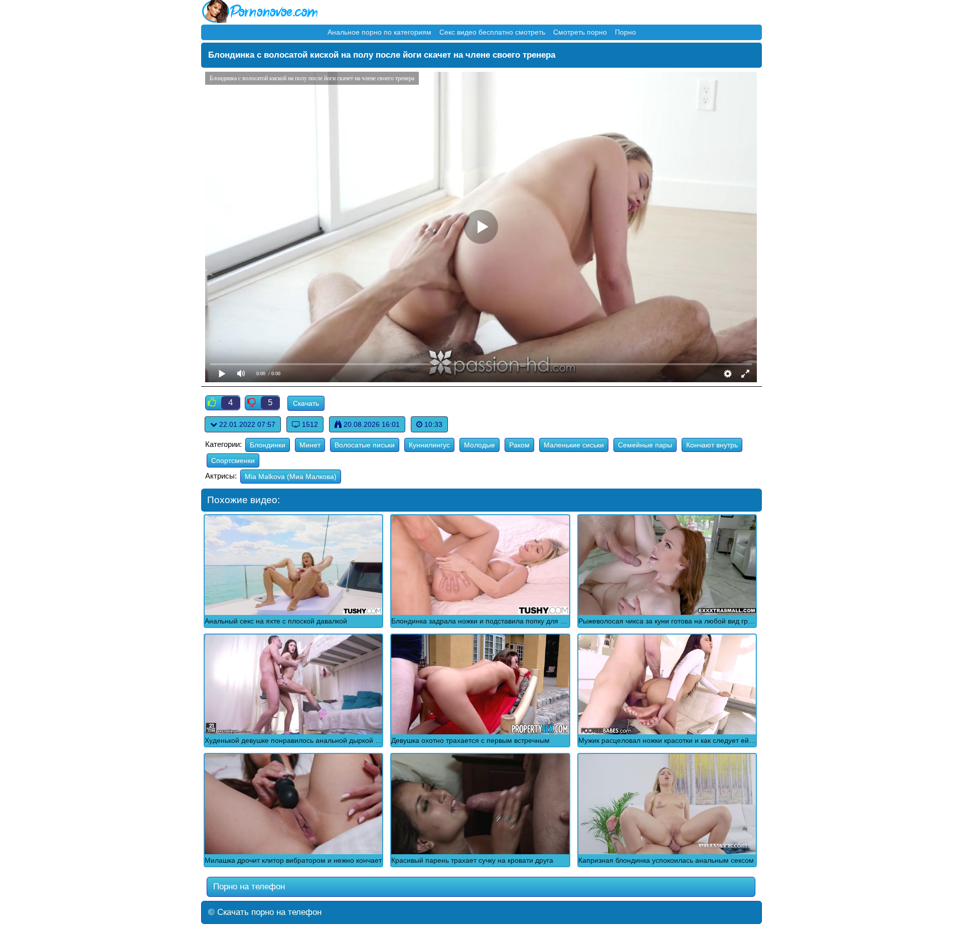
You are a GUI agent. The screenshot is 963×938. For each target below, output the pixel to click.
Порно (625, 32)
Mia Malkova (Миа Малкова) (291, 477)
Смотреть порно (580, 32)
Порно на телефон (248, 886)
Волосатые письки (365, 445)
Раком (519, 445)
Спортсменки (233, 460)
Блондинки (267, 445)
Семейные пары (645, 445)
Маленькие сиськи (574, 445)
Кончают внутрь (712, 445)
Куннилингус (429, 445)
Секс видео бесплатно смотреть (492, 32)
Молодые (479, 445)
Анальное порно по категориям (379, 32)
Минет (309, 445)
